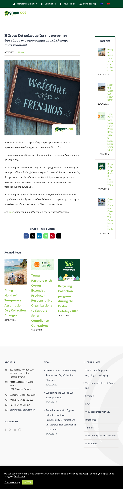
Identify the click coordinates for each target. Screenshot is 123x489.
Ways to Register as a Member (100, 435)
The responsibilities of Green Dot (100, 385)
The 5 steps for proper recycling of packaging (96, 373)
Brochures (90, 419)
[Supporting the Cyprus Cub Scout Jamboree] (101, 85)
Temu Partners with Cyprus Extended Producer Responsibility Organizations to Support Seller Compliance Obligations (41, 300)
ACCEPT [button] (27, 482)
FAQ (87, 403)
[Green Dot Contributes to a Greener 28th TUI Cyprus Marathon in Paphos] (101, 200)
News (21, 52)
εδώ (11, 211)
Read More (19, 476)
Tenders (89, 427)
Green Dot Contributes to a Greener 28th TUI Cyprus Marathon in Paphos (110, 214)
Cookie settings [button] (12, 482)
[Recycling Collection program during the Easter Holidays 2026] (69, 260)
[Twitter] (10, 429)
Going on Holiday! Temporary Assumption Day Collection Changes (110, 60)
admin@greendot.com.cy (22, 409)
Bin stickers (91, 443)
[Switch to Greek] (102, 3)
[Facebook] (5, 429)
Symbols (89, 395)
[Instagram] (19, 429)
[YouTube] (15, 429)
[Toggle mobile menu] (116, 14)
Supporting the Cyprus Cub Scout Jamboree (110, 92)
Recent (105, 41)
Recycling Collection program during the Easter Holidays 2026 (110, 175)
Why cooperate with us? (97, 411)
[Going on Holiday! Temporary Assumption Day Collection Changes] (15, 260)
